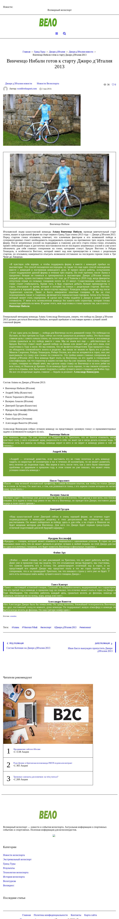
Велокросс (8, 885)
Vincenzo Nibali (30, 627)
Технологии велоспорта (15, 872)
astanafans (13, 616)
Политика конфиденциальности (51, 915)
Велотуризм (9, 881)
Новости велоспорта (14, 855)
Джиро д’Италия (57, 51)
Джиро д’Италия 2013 (65, 627)
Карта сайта (90, 915)
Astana (16, 627)
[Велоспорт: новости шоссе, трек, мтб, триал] (59, 22)
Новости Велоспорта (48, 83)
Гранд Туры (39, 51)
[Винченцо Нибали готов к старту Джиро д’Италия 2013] (42, 119)
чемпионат (86, 627)
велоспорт (46, 627)
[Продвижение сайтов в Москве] (48, 713)
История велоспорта (14, 876)
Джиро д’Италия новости (81, 51)
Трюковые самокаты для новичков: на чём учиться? (35, 777)
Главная (26, 51)
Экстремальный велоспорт (17, 859)
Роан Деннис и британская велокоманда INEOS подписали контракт (42, 763)
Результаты (9, 868)
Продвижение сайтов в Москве (26, 749)
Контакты (76, 915)
